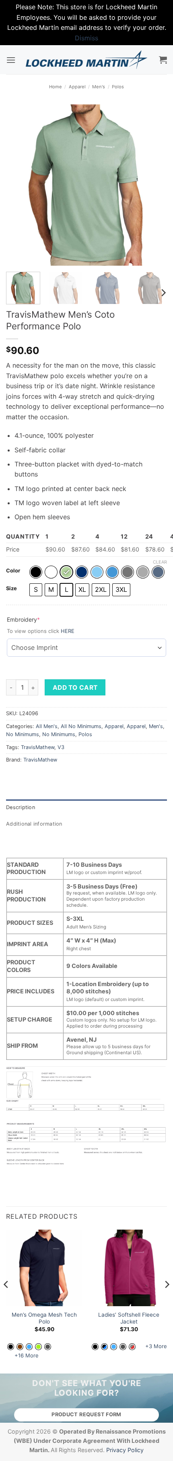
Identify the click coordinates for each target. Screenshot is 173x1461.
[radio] (36, 572)
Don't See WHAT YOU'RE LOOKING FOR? (86, 1388)
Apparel (77, 86)
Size (11, 588)
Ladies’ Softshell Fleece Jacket (128, 1318)
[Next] (153, 185)
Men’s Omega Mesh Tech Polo (44, 1318)
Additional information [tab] (34, 824)
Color (13, 571)
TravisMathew (37, 747)
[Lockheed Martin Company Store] (87, 59)
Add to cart (75, 687)
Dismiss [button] (86, 38)
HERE (67, 631)
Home (55, 86)
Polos (118, 86)
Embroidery (36, 619)
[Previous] (19, 185)
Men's (98, 86)
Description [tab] (20, 807)
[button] (11, 60)
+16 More (26, 1355)
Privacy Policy (125, 1449)
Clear (160, 562)
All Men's (47, 726)
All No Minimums (81, 726)
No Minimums (22, 734)
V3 (61, 747)
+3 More (156, 1346)
